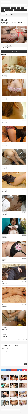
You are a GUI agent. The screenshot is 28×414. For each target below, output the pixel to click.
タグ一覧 (25, 9)
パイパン (2, 9)
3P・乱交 (6, 9)
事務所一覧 (3, 11)
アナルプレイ (16, 9)
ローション (11, 9)
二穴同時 (21, 9)
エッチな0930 (8, 45)
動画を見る (14, 51)
